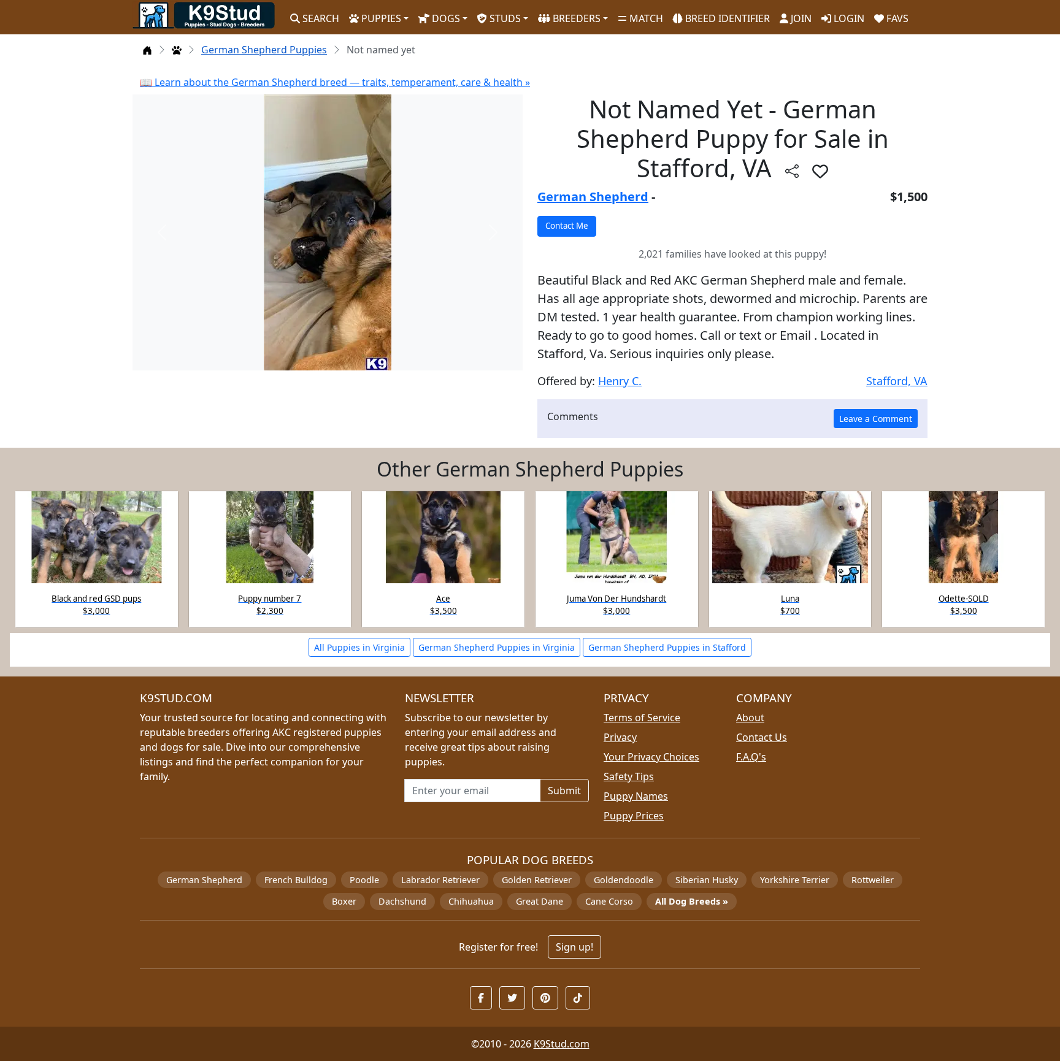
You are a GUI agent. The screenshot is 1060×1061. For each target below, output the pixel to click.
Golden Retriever (537, 880)
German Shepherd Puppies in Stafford (667, 647)
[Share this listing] (792, 170)
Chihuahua (471, 901)
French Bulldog (296, 880)
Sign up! (574, 947)
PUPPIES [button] (380, 18)
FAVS (896, 18)
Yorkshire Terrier (794, 880)
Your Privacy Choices (651, 757)
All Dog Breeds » (691, 901)
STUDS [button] (504, 18)
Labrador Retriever (440, 880)
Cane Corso (609, 901)
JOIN (800, 18)
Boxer (344, 901)
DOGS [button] (444, 18)
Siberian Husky (706, 880)
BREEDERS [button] (575, 18)
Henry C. (620, 380)
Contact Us (761, 737)
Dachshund (402, 901)
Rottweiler (872, 880)
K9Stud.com (562, 1044)
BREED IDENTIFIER (726, 18)
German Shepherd (592, 196)
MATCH (645, 18)
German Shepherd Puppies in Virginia (496, 647)
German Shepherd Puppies (264, 50)
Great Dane (539, 901)
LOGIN (847, 18)
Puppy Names (636, 796)
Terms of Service (642, 717)
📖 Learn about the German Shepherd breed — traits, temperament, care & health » (335, 82)
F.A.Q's (751, 757)
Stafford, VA (897, 380)
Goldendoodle (623, 880)
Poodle (364, 880)
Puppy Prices (634, 815)
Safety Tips (629, 776)
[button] (820, 171)
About (750, 717)
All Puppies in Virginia (359, 647)
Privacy (620, 737)
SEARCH (319, 18)
